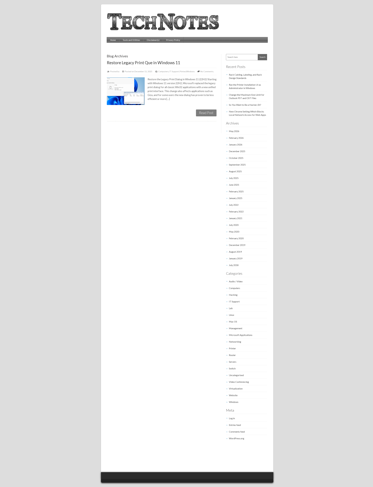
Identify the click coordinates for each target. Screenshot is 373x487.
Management (235, 328)
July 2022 (234, 204)
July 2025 (234, 178)
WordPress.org (236, 438)
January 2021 (235, 218)
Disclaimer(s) (153, 40)
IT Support (174, 71)
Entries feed (235, 425)
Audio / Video (236, 281)
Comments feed (237, 431)
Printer (183, 71)
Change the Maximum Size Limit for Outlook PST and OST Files (246, 96)
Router (232, 355)
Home (113, 40)
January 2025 (235, 198)
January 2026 (235, 144)
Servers (232, 361)
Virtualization (236, 388)
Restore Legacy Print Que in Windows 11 (143, 62)
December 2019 (237, 245)
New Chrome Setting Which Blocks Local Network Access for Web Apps (247, 113)
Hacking (233, 294)
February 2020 (236, 238)
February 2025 (236, 191)
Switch (232, 368)
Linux (231, 314)
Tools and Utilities (131, 40)
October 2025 (236, 158)
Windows (190, 71)
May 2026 (234, 131)
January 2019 (235, 258)
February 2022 (236, 211)
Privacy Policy (173, 40)
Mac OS (233, 321)
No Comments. (207, 71)
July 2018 (234, 265)
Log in (232, 418)
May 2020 (234, 231)
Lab (231, 308)
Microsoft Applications (240, 335)
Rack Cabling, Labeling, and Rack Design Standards (245, 76)
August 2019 (235, 251)
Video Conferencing (239, 381)
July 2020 (234, 224)
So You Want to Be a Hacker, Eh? (245, 104)
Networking (235, 341)
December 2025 (237, 151)
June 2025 (234, 184)
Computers (163, 71)
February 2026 (236, 137)
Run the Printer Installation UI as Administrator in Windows (245, 86)
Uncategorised (236, 375)
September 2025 (237, 164)
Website (233, 395)
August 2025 (235, 171)
